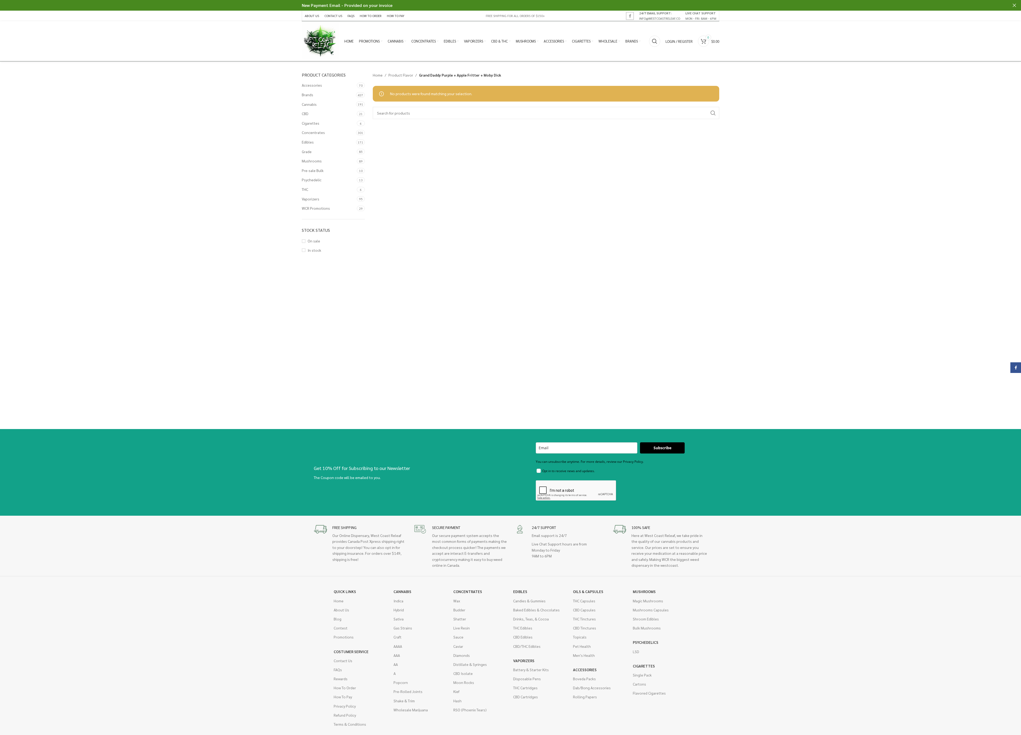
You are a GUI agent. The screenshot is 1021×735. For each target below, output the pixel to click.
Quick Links (345, 591)
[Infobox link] (659, 16)
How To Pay (343, 696)
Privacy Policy (345, 706)
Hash (457, 700)
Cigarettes (310, 123)
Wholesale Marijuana (411, 709)
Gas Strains (403, 627)
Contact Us (343, 660)
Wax (456, 600)
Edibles (308, 142)
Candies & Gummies (529, 600)
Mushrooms (312, 160)
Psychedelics (645, 642)
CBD (305, 113)
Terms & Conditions (350, 724)
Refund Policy (345, 715)
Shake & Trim (404, 700)
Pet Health (582, 646)
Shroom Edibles (646, 618)
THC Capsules (584, 600)
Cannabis (309, 104)
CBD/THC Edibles (527, 646)
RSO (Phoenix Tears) (470, 709)
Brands (307, 94)
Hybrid (399, 609)
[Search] (654, 41)
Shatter (459, 618)
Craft (397, 637)
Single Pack (642, 675)
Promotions (344, 637)
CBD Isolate (463, 673)
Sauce (458, 637)
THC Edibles (522, 627)
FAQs (338, 669)
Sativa (399, 618)
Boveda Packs (584, 678)
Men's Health (584, 655)
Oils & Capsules (588, 591)
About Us (341, 609)
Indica (398, 600)
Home (378, 75)
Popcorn (401, 682)
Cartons (639, 684)
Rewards (341, 678)
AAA (397, 655)
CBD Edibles (523, 637)
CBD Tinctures (584, 627)
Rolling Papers (585, 696)
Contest (341, 627)
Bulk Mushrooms (647, 627)
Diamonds (461, 655)
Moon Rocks (463, 682)
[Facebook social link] (630, 16)
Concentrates (313, 132)
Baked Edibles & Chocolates (536, 609)
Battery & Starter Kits (531, 669)
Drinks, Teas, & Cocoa (531, 618)
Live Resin (461, 627)
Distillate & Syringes (470, 664)
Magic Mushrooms (648, 600)
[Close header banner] (1014, 5)
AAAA (398, 646)
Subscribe (662, 447)
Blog (337, 618)
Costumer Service (351, 651)
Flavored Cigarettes (649, 693)
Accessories (312, 85)
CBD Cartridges (525, 696)
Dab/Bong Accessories (592, 687)
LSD (636, 651)
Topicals (580, 637)
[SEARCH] (713, 113)
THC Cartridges (525, 687)
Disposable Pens (527, 678)
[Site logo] (320, 40)
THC (305, 189)
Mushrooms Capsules (651, 609)
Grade (307, 151)
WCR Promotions (316, 208)
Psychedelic (311, 179)
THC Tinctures (584, 618)
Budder (459, 609)
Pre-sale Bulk (313, 170)
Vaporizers (310, 198)
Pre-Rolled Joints (408, 691)
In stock (314, 250)
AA (396, 664)
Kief (456, 691)
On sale (314, 240)
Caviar (458, 646)
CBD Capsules (584, 609)
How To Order (345, 687)
